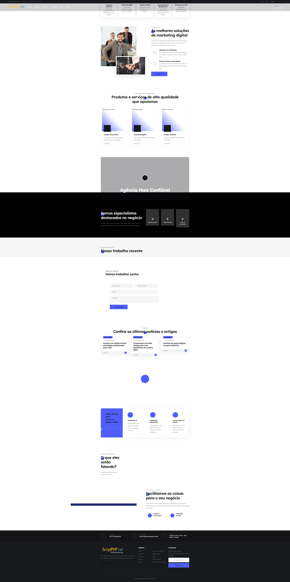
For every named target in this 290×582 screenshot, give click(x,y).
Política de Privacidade (159, 562)
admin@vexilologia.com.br (14, 1)
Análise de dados (170, 135)
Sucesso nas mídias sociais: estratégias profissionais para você (114, 345)
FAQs (267, 1)
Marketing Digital (140, 135)
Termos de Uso (157, 559)
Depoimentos (156, 554)
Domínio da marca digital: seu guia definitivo (174, 344)
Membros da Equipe (158, 551)
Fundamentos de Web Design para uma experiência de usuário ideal (143, 346)
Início (29, 7)
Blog (61, 7)
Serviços (45, 7)
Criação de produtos (111, 135)
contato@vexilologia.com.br (148, 536)
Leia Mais (107, 143)
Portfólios (54, 7)
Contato (272, 1)
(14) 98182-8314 (279, 7)
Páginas (37, 7)
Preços (140, 562)
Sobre (262, 1)
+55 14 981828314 (115, 536)
